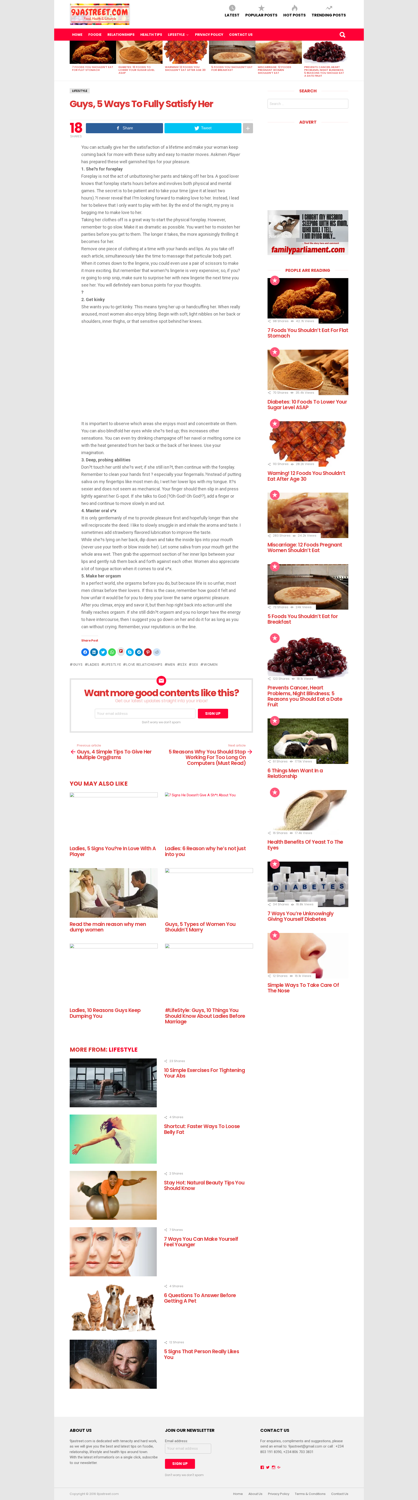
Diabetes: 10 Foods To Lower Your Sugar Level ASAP (137, 70)
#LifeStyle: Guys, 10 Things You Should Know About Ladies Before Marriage (205, 1016)
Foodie (95, 34)
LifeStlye (112, 664)
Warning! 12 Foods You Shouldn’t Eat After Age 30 (185, 68)
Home (77, 34)
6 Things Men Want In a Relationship (295, 773)
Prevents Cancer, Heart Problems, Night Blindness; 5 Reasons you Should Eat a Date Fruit (324, 71)
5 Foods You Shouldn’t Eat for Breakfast (232, 68)
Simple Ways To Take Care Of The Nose (303, 988)
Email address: (176, 1441)
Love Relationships (144, 664)
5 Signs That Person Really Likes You (201, 1354)
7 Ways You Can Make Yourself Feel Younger (201, 1241)
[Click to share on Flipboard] (121, 651)
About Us (255, 1494)
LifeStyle (176, 34)
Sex (195, 664)
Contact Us (241, 34)
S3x (183, 664)
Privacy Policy (209, 34)
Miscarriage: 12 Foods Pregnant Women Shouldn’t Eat (274, 70)
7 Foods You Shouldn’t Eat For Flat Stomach (92, 68)
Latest (232, 14)
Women (210, 664)
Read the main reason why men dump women (108, 927)
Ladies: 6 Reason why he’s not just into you (205, 851)
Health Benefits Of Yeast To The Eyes (305, 844)
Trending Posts (329, 14)
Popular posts (261, 14)
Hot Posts (294, 14)
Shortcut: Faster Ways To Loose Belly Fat (202, 1129)
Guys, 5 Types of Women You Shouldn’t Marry (200, 927)
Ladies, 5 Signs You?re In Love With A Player (113, 851)
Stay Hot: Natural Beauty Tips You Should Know (204, 1185)
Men (171, 664)
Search (342, 35)
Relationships (120, 34)
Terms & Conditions (310, 1494)
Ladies (93, 664)
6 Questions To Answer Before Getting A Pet (200, 1298)
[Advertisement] (161, 373)
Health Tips (151, 34)
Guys (78, 664)
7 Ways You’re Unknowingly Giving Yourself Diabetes (301, 916)
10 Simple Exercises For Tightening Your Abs (204, 1073)
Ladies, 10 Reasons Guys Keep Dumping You (105, 1013)
